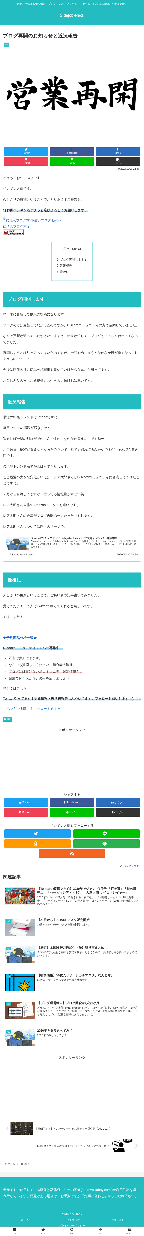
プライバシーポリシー (72, 1225)
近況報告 (66, 265)
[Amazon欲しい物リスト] (37, 843)
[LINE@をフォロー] (106, 833)
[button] (133, 669)
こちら (21, 688)
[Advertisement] (72, 759)
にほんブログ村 (15, 226)
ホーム (25, 1220)
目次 (66, 249)
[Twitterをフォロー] (37, 833)
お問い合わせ (119, 1220)
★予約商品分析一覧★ (20, 638)
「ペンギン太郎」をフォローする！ (30, 709)
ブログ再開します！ (73, 259)
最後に (64, 271)
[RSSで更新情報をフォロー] (72, 853)
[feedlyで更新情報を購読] (106, 843)
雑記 (8, 719)
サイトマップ (72, 1220)
